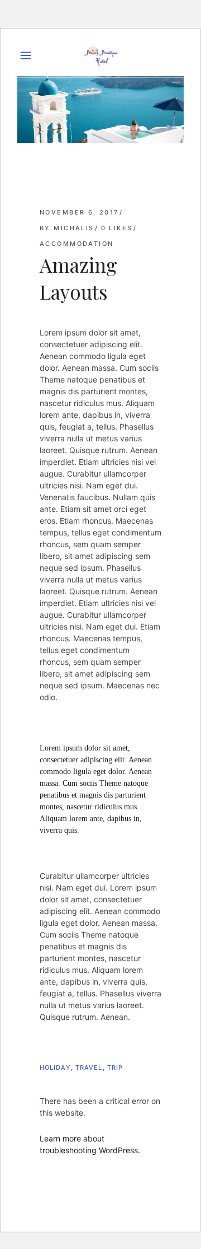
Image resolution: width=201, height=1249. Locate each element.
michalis (74, 228)
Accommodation (76, 244)
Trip (115, 1067)
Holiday (55, 1067)
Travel (89, 1067)
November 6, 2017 (79, 212)
